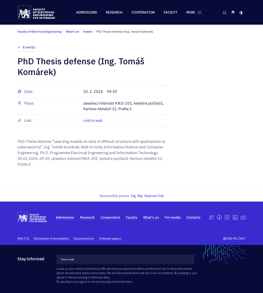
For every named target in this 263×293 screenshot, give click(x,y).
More (191, 12)
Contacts (193, 217)
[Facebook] (219, 217)
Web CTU (23, 238)
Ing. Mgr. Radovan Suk (147, 196)
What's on (151, 217)
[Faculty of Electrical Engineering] (39, 12)
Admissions (86, 12)
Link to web (93, 120)
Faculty (170, 12)
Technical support (110, 238)
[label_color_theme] (241, 12)
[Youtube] (243, 217)
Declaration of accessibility (51, 238)
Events (29, 47)
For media (172, 217)
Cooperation (143, 12)
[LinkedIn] (235, 217)
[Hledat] (224, 12)
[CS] (232, 12)
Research (114, 12)
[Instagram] (227, 217)
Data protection (84, 238)
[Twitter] (211, 217)
